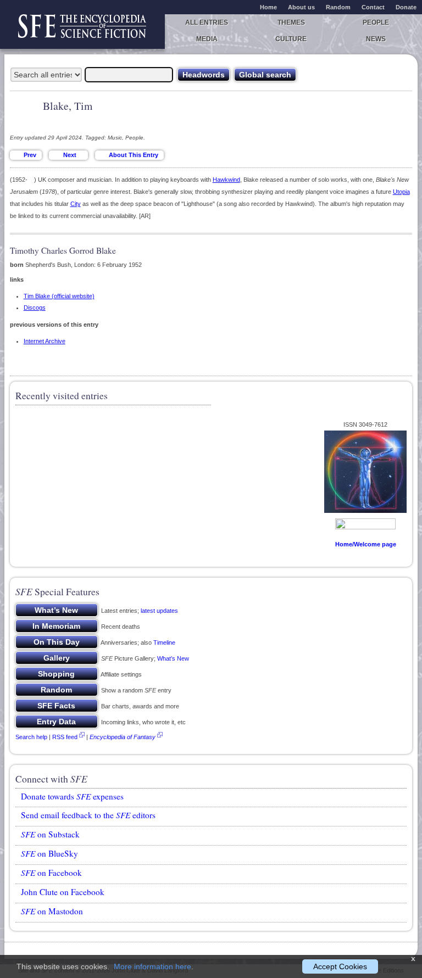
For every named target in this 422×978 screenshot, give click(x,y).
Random (338, 7)
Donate (406, 7)
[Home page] (82, 31)
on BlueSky (49, 853)
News (376, 39)
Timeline (164, 642)
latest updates (159, 610)
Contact (373, 7)
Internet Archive (44, 341)
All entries (206, 22)
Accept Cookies (340, 966)
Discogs (35, 307)
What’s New (173, 658)
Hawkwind (226, 179)
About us (301, 7)
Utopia (401, 191)
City (75, 203)
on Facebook (51, 872)
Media (207, 39)
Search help (31, 737)
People (376, 22)
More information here (152, 966)
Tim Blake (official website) (59, 296)
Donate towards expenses (72, 796)
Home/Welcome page (365, 544)
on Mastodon (52, 911)
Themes (291, 22)
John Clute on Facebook (62, 891)
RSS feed (64, 737)
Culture (291, 39)
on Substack (50, 834)
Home (268, 7)
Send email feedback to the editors (88, 814)
